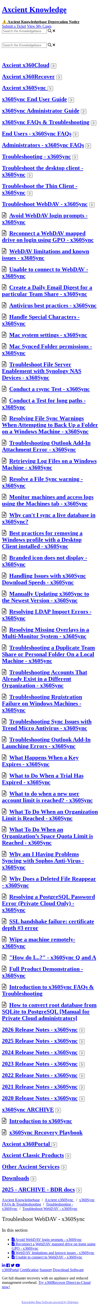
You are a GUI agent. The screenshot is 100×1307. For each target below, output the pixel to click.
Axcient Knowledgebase (21, 1200)
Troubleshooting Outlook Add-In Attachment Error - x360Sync (46, 446)
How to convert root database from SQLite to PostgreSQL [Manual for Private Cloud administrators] (49, 1011)
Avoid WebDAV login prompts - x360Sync (48, 1240)
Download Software (68, 1270)
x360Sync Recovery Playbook (46, 1132)
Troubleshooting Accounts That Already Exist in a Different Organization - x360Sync (44, 679)
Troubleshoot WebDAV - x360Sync (45, 204)
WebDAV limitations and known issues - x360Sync (54, 1253)
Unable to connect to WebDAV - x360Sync (48, 1257)
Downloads (15, 1178)
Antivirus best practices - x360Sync (53, 305)
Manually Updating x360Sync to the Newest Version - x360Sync (45, 597)
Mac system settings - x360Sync (48, 335)
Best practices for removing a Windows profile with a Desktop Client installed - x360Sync (42, 539)
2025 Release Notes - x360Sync (40, 1041)
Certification (29, 1270)
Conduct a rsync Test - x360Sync (49, 389)
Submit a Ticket (14, 26)
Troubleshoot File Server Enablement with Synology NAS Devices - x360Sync (41, 371)
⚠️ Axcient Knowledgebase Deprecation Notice (40, 22)
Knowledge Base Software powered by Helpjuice (50, 1302)
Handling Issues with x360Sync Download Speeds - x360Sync (44, 579)
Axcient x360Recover (28, 76)
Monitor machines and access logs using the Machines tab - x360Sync (47, 500)
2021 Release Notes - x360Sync (40, 1086)
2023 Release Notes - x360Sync (40, 1064)
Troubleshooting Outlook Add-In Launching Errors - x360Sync (46, 742)
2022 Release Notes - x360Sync (40, 1075)
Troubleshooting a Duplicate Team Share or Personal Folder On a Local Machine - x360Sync (48, 654)
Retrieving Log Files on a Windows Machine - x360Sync (49, 464)
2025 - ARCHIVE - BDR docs (38, 1189)
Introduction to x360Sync (40, 1121)
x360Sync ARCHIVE (28, 1109)
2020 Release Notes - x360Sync (40, 1098)
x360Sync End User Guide (34, 99)
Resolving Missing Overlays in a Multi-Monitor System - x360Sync (45, 632)
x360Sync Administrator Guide (40, 110)
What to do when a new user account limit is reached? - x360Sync (47, 796)
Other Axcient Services (30, 1166)
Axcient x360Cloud (25, 65)
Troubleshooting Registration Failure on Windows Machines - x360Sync (42, 703)
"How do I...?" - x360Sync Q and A (52, 957)
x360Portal (10, 1270)
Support (46, 1270)
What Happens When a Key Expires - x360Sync (40, 760)
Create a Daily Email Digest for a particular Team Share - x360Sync (47, 290)
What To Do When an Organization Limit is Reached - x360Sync (50, 815)
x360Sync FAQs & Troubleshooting (45, 122)
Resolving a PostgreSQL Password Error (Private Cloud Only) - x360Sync (48, 903)
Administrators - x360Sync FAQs (43, 145)
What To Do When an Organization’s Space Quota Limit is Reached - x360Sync (47, 836)
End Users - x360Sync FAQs (36, 133)
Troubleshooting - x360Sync (36, 156)
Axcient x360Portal (26, 1144)
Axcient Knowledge (34, 9)
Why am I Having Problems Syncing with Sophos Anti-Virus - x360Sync (43, 860)
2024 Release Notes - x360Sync (40, 1052)
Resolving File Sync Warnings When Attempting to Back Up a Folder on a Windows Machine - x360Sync (50, 425)
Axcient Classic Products (33, 1155)
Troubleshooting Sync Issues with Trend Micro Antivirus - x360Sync (47, 724)
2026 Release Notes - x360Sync (40, 1029)
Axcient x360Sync (25, 88)
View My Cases (39, 26)
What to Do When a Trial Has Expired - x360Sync (42, 778)
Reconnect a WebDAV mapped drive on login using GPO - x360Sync (48, 236)
